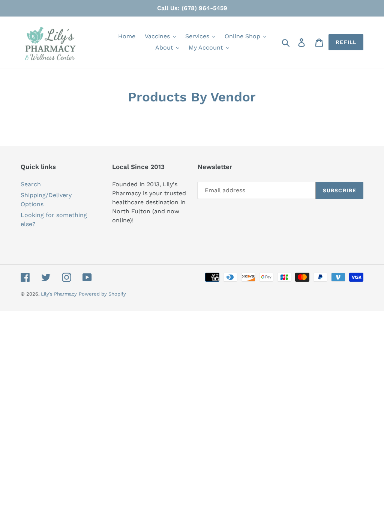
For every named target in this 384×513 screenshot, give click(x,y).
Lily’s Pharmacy (59, 294)
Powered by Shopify (102, 294)
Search (31, 184)
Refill (346, 42)
